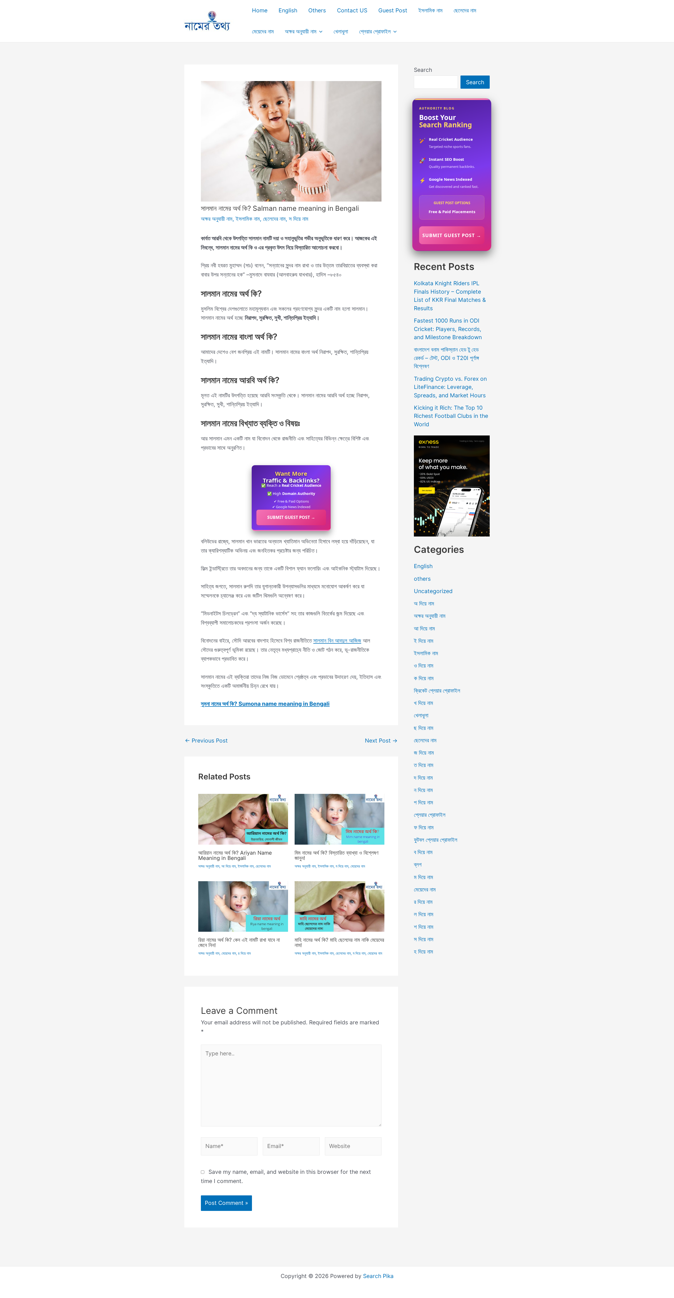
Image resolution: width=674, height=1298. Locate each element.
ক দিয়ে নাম (424, 678)
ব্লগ (418, 864)
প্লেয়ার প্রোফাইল (375, 31)
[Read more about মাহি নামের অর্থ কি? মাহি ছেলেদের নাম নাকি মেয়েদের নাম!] (339, 906)
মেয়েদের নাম (263, 31)
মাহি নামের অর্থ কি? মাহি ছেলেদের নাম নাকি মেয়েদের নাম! (339, 942)
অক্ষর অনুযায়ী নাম (300, 31)
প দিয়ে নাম (423, 802)
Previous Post (206, 740)
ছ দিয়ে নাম (423, 728)
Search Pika (378, 1276)
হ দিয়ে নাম (423, 951)
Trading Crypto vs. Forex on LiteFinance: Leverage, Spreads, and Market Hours (450, 387)
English (288, 10)
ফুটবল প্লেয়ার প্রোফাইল (435, 839)
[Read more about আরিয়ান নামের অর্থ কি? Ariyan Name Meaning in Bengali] (243, 818)
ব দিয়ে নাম (423, 852)
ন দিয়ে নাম (423, 790)
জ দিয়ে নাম (424, 752)
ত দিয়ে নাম (423, 765)
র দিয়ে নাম (244, 953)
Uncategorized (433, 591)
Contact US (352, 10)
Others (317, 10)
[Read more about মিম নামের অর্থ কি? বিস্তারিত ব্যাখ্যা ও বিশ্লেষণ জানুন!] (339, 818)
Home (259, 10)
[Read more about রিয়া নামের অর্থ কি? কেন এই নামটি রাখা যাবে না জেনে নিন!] (243, 906)
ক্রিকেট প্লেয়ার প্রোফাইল (437, 690)
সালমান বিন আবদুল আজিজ (337, 640)
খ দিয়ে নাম (423, 703)
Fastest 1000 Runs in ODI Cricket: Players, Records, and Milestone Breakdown (448, 328)
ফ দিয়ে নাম (424, 827)
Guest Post (392, 10)
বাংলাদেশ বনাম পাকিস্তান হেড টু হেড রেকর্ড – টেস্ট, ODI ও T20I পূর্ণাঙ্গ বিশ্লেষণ (446, 357)
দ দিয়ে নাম (423, 777)
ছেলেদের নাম (465, 10)
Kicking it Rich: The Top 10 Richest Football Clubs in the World (451, 416)
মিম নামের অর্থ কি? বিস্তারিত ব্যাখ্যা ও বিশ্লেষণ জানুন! (336, 855)
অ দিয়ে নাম (424, 603)
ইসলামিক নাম (430, 10)
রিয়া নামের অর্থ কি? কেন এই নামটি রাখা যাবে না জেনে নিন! (239, 942)
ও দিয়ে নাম (423, 665)
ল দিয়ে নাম (423, 914)
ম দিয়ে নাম (342, 866)
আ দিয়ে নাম (228, 866)
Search (423, 70)
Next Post (381, 740)
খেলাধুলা (341, 31)
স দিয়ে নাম (298, 219)
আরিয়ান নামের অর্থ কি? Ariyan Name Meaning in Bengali (235, 855)
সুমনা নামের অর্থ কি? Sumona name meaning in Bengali (265, 703)
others (422, 578)
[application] (319, 31)
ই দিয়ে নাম (423, 641)
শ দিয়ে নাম (423, 927)
